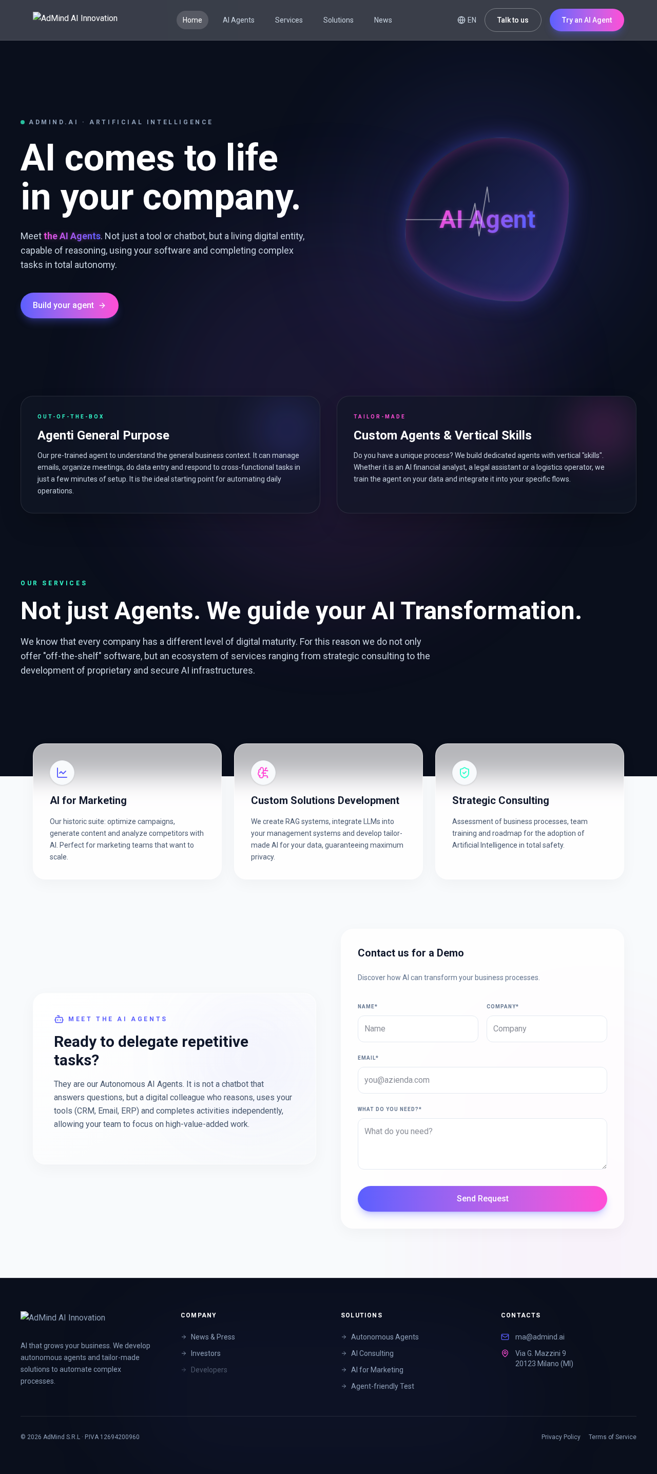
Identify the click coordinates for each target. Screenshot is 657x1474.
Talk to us (513, 20)
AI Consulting (372, 1353)
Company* (503, 1006)
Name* (368, 1006)
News (383, 20)
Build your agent (63, 305)
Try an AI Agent (587, 20)
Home (192, 20)
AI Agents (239, 20)
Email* (368, 1058)
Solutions (338, 20)
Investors (206, 1353)
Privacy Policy (561, 1437)
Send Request (483, 1198)
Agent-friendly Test (382, 1386)
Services (289, 20)
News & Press (213, 1337)
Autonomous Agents (385, 1337)
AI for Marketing (377, 1370)
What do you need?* (390, 1109)
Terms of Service (612, 1437)
